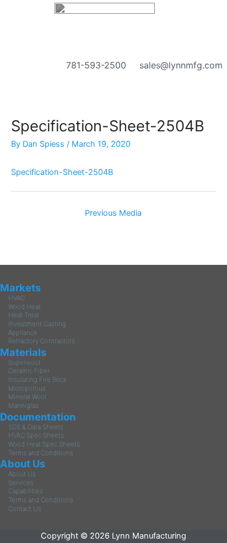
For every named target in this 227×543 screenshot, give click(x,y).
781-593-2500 (93, 65)
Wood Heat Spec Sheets (44, 444)
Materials (23, 352)
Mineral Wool (27, 397)
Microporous (27, 388)
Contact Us (24, 509)
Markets (20, 287)
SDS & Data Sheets (35, 427)
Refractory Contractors (41, 341)
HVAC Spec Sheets (36, 435)
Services (21, 483)
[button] (113, 78)
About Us (22, 463)
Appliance (22, 333)
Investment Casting (37, 324)
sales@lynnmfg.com (178, 65)
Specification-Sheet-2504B (62, 172)
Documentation (37, 417)
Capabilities (25, 491)
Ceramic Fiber (29, 371)
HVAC (16, 298)
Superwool (24, 362)
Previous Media (113, 213)
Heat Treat (23, 315)
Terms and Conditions (40, 453)
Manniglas (23, 405)
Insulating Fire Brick (37, 380)
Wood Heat (24, 307)
